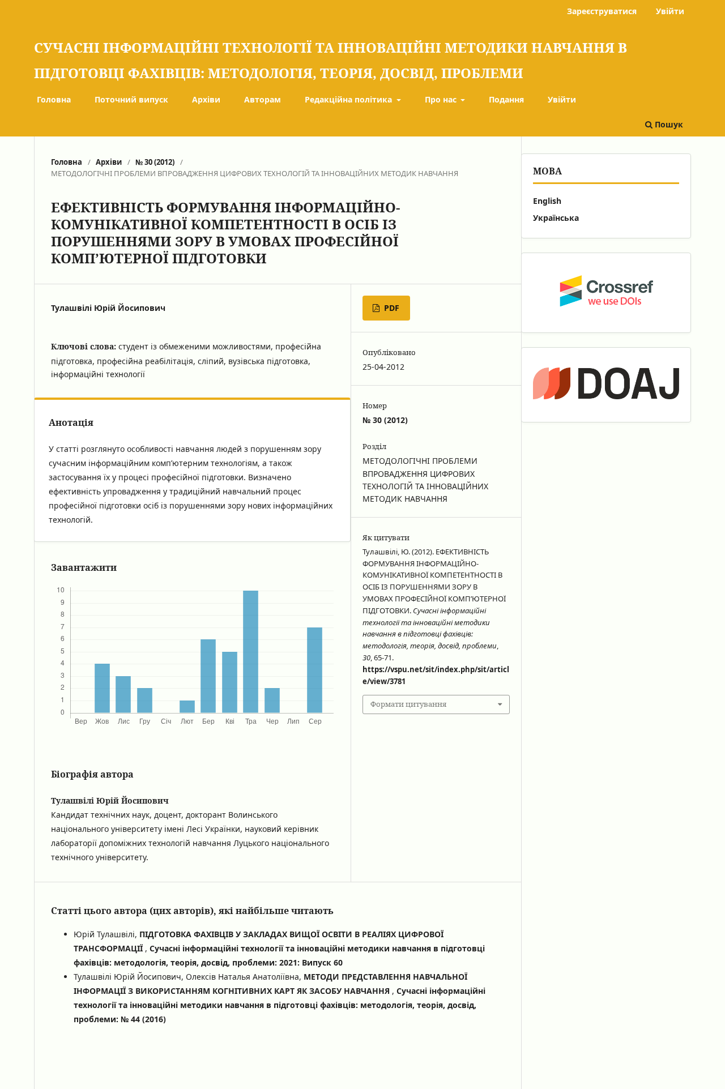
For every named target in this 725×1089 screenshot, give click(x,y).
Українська (556, 217)
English (547, 200)
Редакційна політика (349, 99)
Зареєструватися (602, 11)
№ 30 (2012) (154, 162)
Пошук (667, 124)
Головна (54, 99)
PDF (391, 307)
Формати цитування (408, 704)
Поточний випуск (131, 99)
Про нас (442, 99)
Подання (506, 99)
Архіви (206, 99)
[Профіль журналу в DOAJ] (606, 385)
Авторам (262, 99)
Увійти (562, 99)
